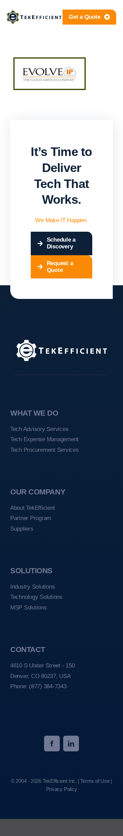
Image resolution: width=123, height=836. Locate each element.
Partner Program (30, 518)
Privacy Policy (61, 789)
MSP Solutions (28, 607)
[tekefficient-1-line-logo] (34, 13)
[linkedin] (71, 743)
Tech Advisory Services (39, 429)
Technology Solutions (36, 597)
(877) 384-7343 (47, 686)
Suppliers (21, 528)
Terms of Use (94, 781)
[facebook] (52, 743)
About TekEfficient (32, 508)
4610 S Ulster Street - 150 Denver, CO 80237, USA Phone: (42, 676)
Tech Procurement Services (44, 450)
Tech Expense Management (44, 439)
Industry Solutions (32, 586)
